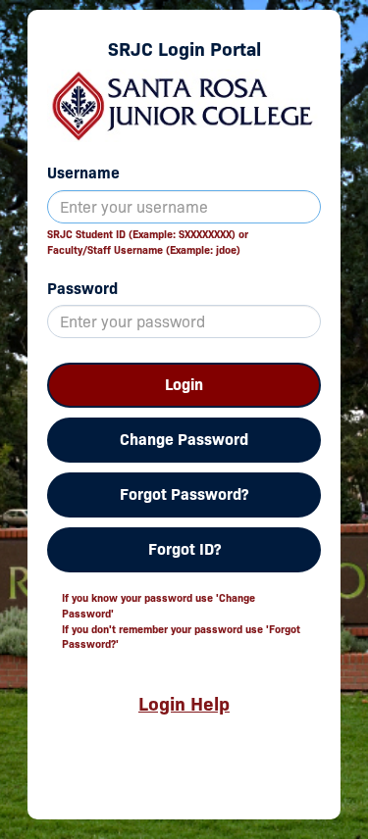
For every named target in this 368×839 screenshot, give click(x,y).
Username (83, 173)
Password (82, 288)
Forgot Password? (184, 494)
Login (184, 384)
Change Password (184, 439)
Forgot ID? (184, 549)
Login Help (184, 704)
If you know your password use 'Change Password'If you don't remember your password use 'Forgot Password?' (181, 621)
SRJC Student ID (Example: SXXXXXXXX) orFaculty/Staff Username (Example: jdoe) (147, 242)
